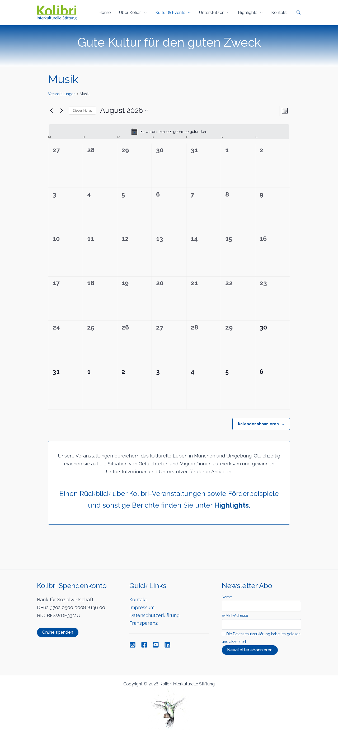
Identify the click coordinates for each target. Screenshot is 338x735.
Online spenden (57, 632)
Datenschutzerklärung (154, 615)
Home (104, 12)
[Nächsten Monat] (61, 110)
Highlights (247, 12)
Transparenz (143, 623)
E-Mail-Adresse (235, 615)
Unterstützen (211, 12)
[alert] (169, 131)
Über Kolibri (130, 12)
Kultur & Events (170, 12)
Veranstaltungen (62, 94)
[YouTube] (156, 645)
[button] (144, 12)
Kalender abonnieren (258, 424)
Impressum (141, 607)
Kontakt (279, 12)
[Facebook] (144, 645)
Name (227, 597)
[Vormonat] (51, 110)
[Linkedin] (167, 645)
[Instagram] (132, 645)
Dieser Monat (82, 110)
